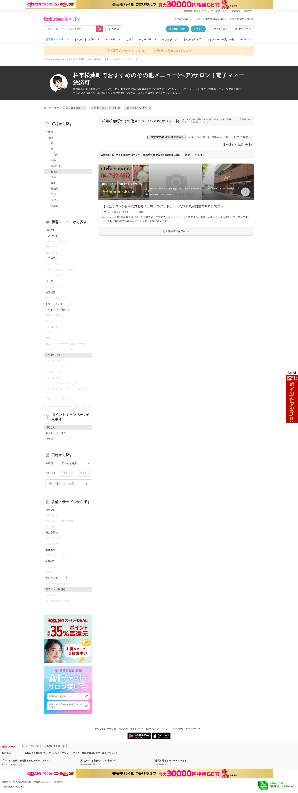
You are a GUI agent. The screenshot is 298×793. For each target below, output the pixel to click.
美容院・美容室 (51, 59)
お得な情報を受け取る (215, 19)
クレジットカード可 (57, 578)
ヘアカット (52, 235)
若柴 (53, 194)
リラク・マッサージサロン (141, 39)
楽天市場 (248, 10)
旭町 (53, 183)
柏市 (90, 59)
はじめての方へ (182, 19)
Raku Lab (246, 39)
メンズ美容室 (68, 59)
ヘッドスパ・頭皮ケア (58, 309)
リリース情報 (177, 729)
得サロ (49, 438)
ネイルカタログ (192, 39)
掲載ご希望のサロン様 (242, 19)
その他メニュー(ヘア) (100, 89)
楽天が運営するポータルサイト (171, 760)
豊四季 (54, 188)
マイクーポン (220, 29)
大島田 (54, 205)
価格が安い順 (219, 137)
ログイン (198, 29)
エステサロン (112, 39)
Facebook (191, 729)
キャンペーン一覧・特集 (220, 39)
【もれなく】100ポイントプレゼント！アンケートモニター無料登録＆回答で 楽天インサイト (70, 753)
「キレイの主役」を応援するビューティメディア (26, 760)
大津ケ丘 (56, 200)
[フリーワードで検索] (99, 29)
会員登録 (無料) (177, 29)
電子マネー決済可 (113, 59)
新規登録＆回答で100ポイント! (198, 10)
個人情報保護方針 (22, 781)
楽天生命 (236, 10)
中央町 (54, 154)
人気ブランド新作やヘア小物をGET (98, 760)
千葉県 (81, 59)
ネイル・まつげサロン (86, 39)
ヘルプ (196, 19)
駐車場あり (52, 561)
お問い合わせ (152, 729)
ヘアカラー (52, 258)
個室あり (51, 549)
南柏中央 (56, 166)
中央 (53, 160)
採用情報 (58, 781)
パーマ (49, 281)
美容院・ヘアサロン (57, 39)
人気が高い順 (197, 137)
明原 (53, 177)
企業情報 (6, 781)
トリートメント (54, 303)
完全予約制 (52, 532)
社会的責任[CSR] (42, 781)
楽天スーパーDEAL (56, 433)
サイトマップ (136, 729)
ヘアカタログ (169, 39)
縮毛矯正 (51, 292)
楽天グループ (222, 10)
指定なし (51, 229)
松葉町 (98, 59)
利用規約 (123, 729)
